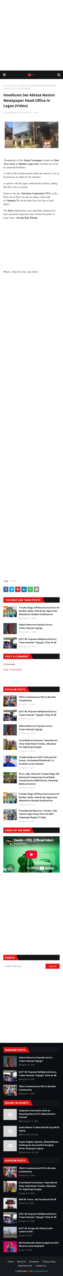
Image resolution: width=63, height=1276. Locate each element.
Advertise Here (25, 1265)
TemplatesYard (40, 1271)
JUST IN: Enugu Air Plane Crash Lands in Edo (36, 1230)
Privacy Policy (49, 1261)
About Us (21, 1261)
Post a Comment (12, 669)
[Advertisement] (31, 35)
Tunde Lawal (12, 112)
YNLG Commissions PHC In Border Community (37, 698)
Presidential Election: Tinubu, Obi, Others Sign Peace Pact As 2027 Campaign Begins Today (38, 814)
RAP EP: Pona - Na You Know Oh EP (37, 1199)
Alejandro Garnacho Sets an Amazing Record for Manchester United (37, 1114)
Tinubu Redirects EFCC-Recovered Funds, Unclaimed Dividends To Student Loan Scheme (37, 760)
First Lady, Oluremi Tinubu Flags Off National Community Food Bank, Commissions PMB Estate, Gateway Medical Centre (39, 778)
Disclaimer (34, 1261)
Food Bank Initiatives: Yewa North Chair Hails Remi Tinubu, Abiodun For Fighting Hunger (38, 743)
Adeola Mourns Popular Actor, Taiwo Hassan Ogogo (36, 626)
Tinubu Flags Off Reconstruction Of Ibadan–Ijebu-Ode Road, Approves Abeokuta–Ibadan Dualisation (39, 611)
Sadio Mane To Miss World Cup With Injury (39, 1129)
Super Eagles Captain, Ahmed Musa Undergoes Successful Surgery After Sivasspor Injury (38, 1145)
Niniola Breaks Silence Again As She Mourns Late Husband (39, 1244)
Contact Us (41, 1265)
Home (6, 85)
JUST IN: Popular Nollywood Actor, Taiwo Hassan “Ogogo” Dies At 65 (38, 640)
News (13, 85)
